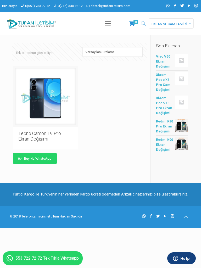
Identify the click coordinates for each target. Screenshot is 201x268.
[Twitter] (182, 5)
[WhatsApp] (168, 5)
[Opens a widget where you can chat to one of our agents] (181, 258)
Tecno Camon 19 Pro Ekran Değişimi (39, 136)
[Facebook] (175, 5)
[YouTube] (189, 5)
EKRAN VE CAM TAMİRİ (169, 24)
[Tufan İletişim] (31, 23)
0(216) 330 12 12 (70, 6)
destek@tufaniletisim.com (110, 6)
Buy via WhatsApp (37, 158)
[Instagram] (196, 5)
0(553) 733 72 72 (37, 6)
